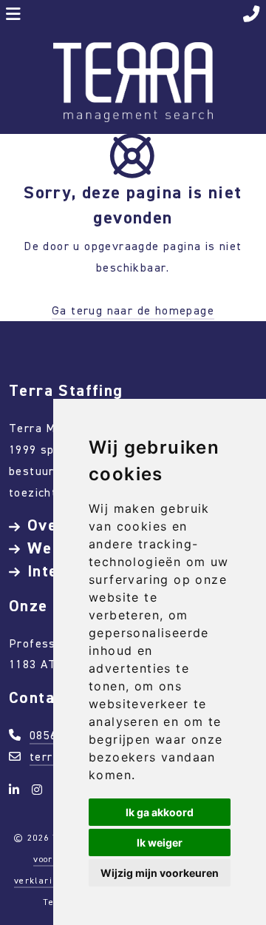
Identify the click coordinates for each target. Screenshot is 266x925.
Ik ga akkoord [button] (160, 812)
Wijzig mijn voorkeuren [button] (159, 873)
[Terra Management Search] (133, 81)
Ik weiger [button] (160, 842)
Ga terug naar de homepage (133, 310)
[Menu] (13, 16)
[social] (16, 790)
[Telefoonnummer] (251, 16)
